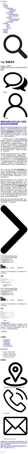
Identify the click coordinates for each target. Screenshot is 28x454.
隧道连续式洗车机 (13, 14)
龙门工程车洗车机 (13, 20)
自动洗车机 (16, 128)
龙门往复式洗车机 (13, 15)
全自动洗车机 (9, 12)
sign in (4, 286)
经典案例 (5, 23)
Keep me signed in (6, 282)
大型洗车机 (9, 17)
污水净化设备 (9, 22)
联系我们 (5, 32)
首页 (4, 3)
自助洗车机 (12, 11)
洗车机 (25, 139)
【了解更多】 (4, 331)
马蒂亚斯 (6, 131)
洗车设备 (7, 443)
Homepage (3, 66)
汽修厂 (8, 26)
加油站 (8, 25)
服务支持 (5, 31)
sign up (5, 320)
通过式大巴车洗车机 (14, 19)
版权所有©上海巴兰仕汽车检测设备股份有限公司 (13, 446)
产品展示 (5, 6)
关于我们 (5, 5)
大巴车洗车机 (6, 344)
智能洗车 (11, 131)
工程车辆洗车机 (20, 441)
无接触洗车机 (9, 8)
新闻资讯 (5, 29)
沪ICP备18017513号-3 (9, 447)
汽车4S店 (8, 28)
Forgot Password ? (7, 284)
